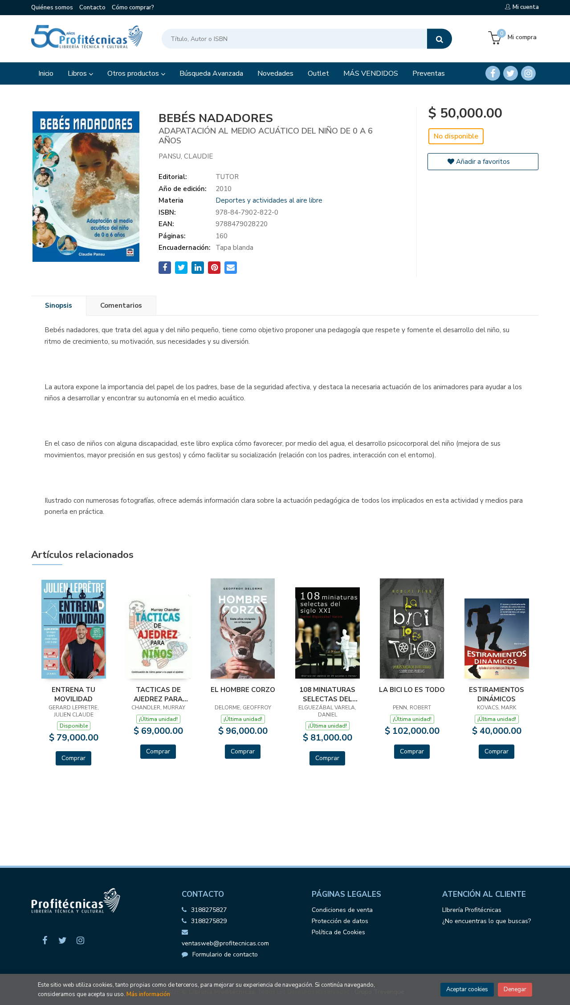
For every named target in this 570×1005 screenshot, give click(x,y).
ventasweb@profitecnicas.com (225, 943)
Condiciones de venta (342, 910)
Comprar (73, 758)
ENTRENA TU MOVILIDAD (73, 694)
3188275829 (209, 921)
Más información (148, 994)
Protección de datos (340, 921)
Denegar (515, 989)
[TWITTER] (510, 73)
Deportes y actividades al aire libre (269, 200)
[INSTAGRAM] (528, 73)
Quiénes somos (52, 8)
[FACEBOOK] (492, 73)
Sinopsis (58, 305)
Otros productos (134, 73)
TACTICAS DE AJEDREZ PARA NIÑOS (158, 694)
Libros (78, 73)
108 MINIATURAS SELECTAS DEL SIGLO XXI (327, 694)
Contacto (92, 8)
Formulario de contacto (225, 954)
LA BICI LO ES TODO (412, 689)
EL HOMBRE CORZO (243, 689)
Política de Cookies (338, 932)
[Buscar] (439, 39)
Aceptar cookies (467, 989)
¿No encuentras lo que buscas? (486, 921)
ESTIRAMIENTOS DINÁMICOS (496, 694)
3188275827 (209, 910)
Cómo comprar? (133, 8)
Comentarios (121, 305)
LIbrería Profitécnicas (471, 910)
